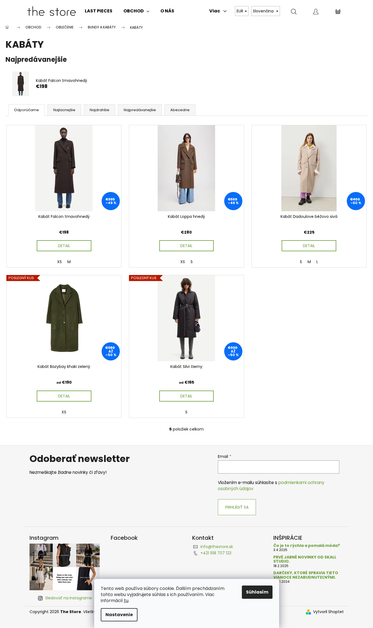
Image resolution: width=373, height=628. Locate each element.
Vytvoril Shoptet (328, 611)
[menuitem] (98, 11)
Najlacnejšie (64, 110)
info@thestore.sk (216, 546)
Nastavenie (119, 614)
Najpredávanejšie (140, 110)
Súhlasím (257, 592)
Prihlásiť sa (236, 507)
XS (59, 261)
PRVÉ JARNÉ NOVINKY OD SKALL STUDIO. (304, 559)
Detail (64, 245)
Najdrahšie (99, 110)
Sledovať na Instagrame (68, 598)
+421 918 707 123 (215, 553)
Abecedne (180, 110)
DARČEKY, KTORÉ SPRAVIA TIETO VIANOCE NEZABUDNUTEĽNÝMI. (305, 575)
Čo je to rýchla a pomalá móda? (306, 546)
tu (126, 600)
